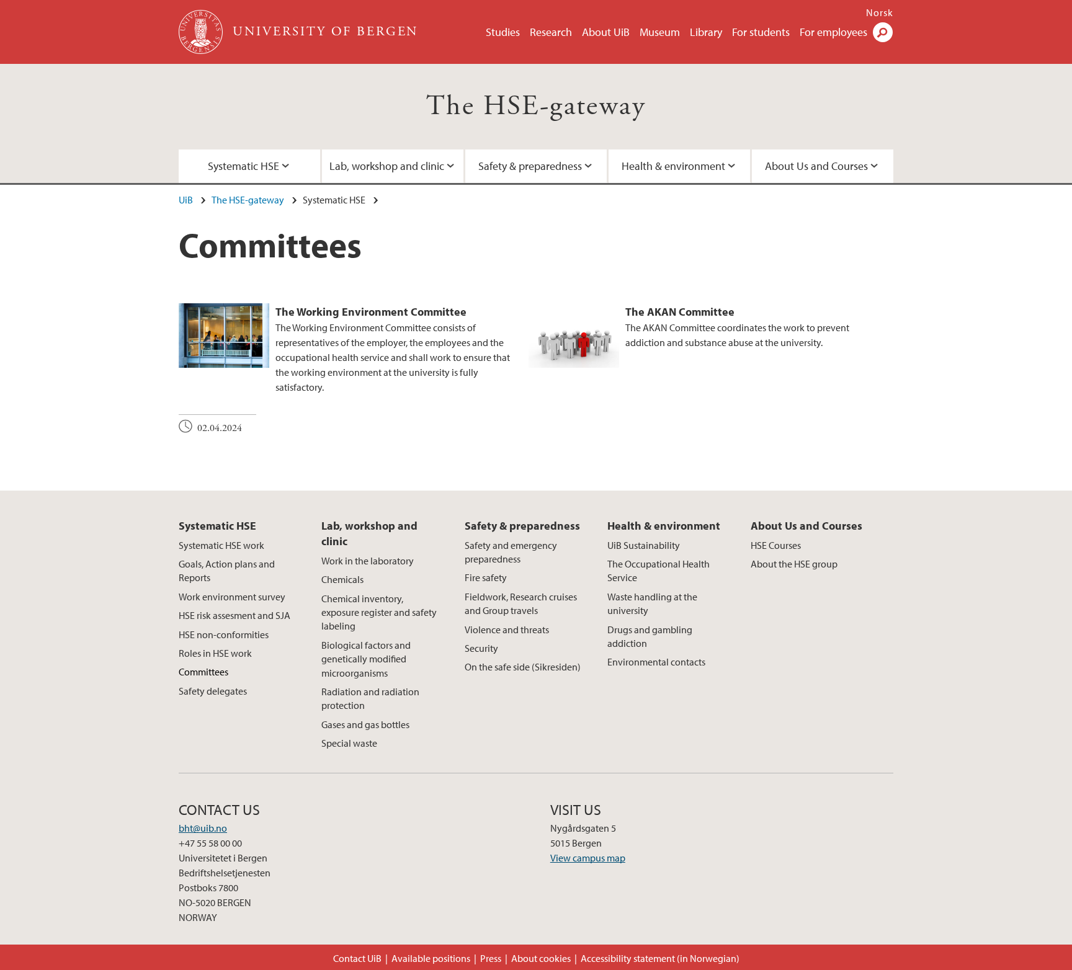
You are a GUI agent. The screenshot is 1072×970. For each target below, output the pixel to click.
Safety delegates (213, 691)
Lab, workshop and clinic (386, 166)
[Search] (882, 32)
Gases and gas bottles (365, 724)
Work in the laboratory (367, 560)
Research (551, 32)
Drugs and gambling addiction (649, 636)
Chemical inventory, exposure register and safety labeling (379, 612)
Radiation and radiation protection (370, 698)
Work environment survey (232, 596)
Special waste (349, 743)
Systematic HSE (243, 166)
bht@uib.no (203, 828)
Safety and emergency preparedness (511, 552)
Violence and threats (507, 629)
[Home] (202, 32)
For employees (833, 32)
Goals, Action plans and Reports (227, 571)
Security (481, 648)
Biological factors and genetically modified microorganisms (366, 659)
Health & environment (673, 166)
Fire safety (486, 577)
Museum (660, 32)
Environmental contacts (656, 662)
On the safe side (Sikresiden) (523, 667)
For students (761, 32)
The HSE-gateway (536, 106)
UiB (186, 200)
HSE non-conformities (224, 634)
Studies (503, 32)
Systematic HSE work (221, 545)
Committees (203, 671)
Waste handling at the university (652, 603)
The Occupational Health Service (658, 571)
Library (706, 32)
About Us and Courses (816, 166)
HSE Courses (776, 545)
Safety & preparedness (530, 166)
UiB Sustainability (643, 545)
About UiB (606, 32)
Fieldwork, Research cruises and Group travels (521, 603)
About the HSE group (794, 564)
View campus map (587, 858)
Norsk (879, 12)
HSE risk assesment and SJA (234, 615)
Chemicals (342, 579)
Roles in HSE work (215, 653)
